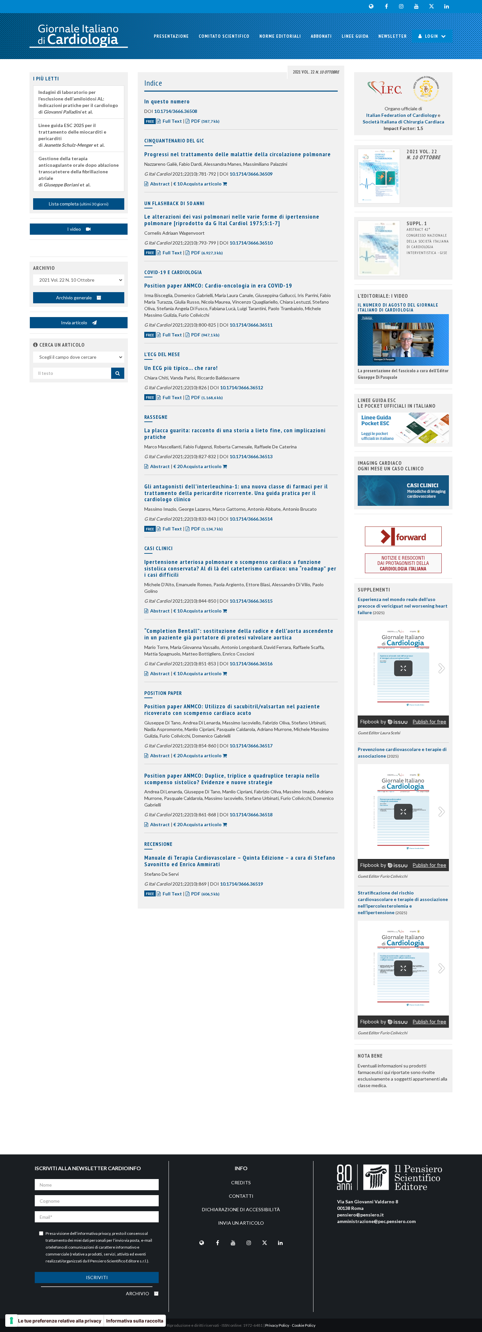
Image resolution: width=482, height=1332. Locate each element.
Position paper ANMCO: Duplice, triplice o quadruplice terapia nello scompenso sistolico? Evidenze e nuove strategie (232, 779)
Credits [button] (241, 1182)
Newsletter (392, 36)
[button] (35, 344)
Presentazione (171, 36)
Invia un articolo (241, 1223)
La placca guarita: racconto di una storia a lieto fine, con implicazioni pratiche (235, 433)
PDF (204, 121)
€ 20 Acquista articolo (197, 466)
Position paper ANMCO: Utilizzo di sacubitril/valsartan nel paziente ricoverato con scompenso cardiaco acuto (232, 709)
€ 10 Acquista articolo (197, 183)
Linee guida (355, 36)
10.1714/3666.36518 (251, 814)
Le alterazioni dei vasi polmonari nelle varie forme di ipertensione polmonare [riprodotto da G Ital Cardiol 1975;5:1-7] (231, 220)
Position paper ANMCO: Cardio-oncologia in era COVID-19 (218, 285)
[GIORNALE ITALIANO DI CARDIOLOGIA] (79, 36)
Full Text (172, 121)
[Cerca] (117, 373)
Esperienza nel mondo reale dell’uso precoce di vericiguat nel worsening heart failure (403, 605)
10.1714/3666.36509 (251, 174)
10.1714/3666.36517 (251, 745)
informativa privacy (93, 1233)
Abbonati (321, 36)
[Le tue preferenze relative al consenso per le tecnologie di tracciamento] (11, 1320)
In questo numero (167, 101)
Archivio (138, 1293)
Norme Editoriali (280, 36)
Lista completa (79, 203)
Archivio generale (74, 297)
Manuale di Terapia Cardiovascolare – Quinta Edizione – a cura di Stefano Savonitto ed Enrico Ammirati (239, 861)
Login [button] (431, 36)
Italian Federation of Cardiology (401, 115)
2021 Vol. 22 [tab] (316, 72)
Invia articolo (74, 322)
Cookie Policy (303, 1325)
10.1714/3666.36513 (251, 456)
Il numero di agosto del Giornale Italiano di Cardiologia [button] (398, 307)
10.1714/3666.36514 (251, 519)
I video (74, 229)
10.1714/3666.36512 (241, 387)
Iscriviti (97, 1277)
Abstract (160, 183)
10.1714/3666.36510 (251, 243)
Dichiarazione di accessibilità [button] (241, 1209)
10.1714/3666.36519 (241, 884)
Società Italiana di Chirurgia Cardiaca (403, 121)
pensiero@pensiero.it (360, 1214)
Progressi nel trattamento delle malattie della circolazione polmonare (237, 154)
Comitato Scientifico (224, 36)
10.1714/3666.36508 (175, 111)
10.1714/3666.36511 (251, 325)
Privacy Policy (277, 1325)
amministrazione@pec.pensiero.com (376, 1221)
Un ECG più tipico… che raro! (181, 368)
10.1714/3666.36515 (251, 601)
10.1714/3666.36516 (251, 663)
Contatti (241, 1196)
